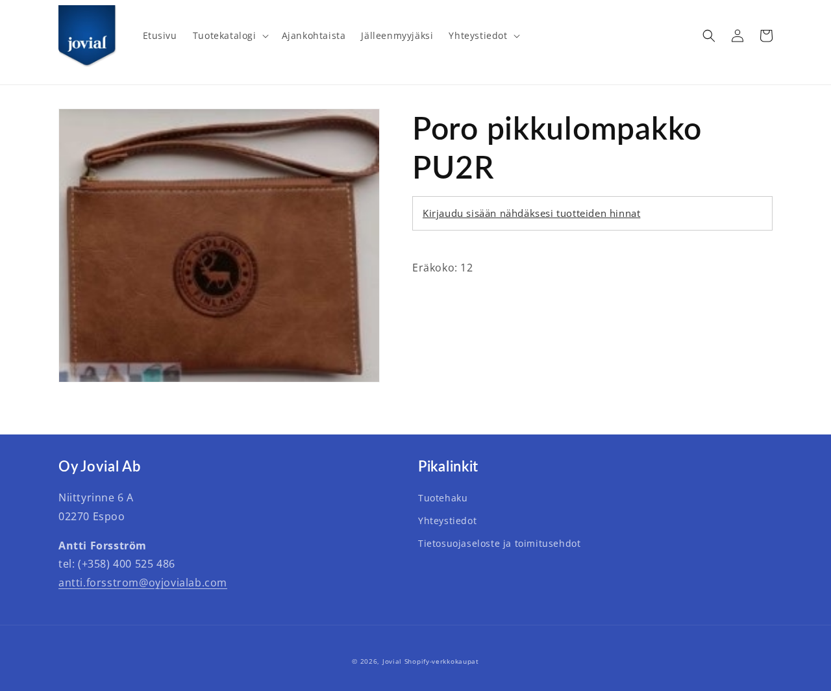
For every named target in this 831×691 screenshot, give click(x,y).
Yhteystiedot (447, 520)
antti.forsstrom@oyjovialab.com (142, 582)
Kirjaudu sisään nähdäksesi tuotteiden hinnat (531, 213)
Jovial (392, 661)
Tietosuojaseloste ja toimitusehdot (499, 543)
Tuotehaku (442, 498)
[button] (229, 35)
